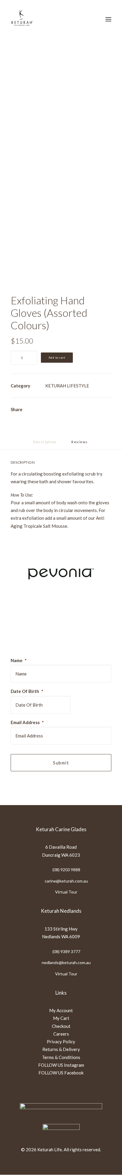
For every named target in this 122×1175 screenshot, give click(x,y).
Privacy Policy (61, 1041)
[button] (108, 19)
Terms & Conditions (61, 1057)
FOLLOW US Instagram (61, 1065)
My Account (61, 1010)
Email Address (27, 722)
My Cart (61, 1018)
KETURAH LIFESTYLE (67, 385)
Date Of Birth (27, 691)
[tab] (80, 444)
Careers (61, 1033)
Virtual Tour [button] (66, 891)
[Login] (81, 19)
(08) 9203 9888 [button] (66, 869)
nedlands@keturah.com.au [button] (66, 962)
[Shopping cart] (91, 19)
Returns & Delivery (61, 1049)
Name (19, 660)
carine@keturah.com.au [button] (66, 880)
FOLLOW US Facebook (61, 1072)
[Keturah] (22, 19)
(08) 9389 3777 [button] (66, 951)
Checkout (61, 1026)
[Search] (72, 19)
